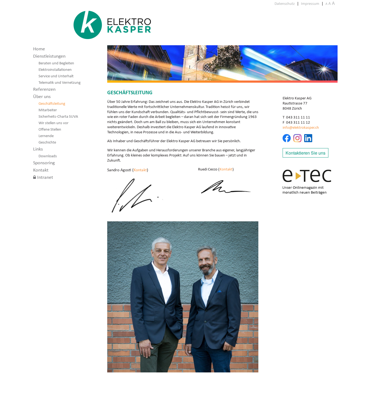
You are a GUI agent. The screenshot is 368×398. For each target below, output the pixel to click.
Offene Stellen (50, 129)
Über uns (42, 96)
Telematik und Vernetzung (60, 82)
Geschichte (47, 142)
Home (39, 49)
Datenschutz (285, 3)
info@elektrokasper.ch (301, 127)
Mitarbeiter (48, 109)
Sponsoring (44, 163)
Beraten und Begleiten (56, 63)
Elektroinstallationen (55, 69)
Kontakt (40, 170)
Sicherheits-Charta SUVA (58, 116)
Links (38, 149)
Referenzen (44, 89)
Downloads (48, 155)
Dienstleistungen (49, 56)
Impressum (310, 3)
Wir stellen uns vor (53, 122)
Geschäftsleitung (52, 103)
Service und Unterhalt (56, 76)
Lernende (46, 135)
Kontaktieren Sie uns (305, 153)
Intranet (45, 177)
